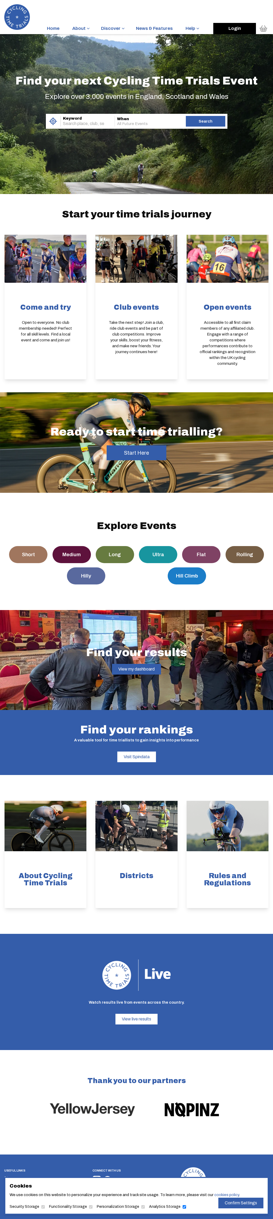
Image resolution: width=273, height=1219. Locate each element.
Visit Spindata (137, 756)
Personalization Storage (118, 1207)
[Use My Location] (53, 121)
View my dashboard (136, 669)
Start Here (136, 453)
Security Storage (24, 1207)
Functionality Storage (68, 1207)
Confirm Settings (241, 1203)
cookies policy (226, 1195)
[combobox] (80, 123)
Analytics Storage (164, 1207)
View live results (136, 1019)
